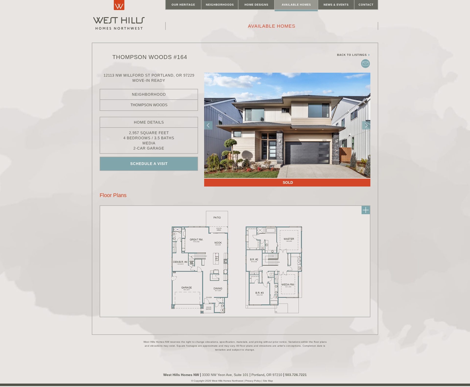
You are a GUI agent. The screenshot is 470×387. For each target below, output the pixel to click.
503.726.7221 (296, 375)
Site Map (267, 380)
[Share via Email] (365, 67)
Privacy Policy (253, 380)
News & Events (336, 4)
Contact (366, 4)
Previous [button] (208, 125)
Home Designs (256, 4)
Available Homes (296, 4)
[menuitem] (183, 5)
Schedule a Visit (149, 164)
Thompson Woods (148, 105)
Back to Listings (352, 54)
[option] (287, 125)
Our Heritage (183, 4)
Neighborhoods (220, 4)
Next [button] (366, 125)
